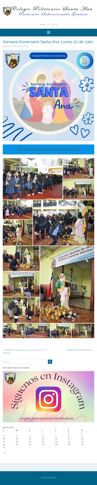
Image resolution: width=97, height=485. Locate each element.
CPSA (26, 46)
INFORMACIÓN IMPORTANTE (80, 350)
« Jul (4, 453)
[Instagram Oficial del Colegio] (48, 421)
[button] (48, 33)
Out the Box (51, 478)
